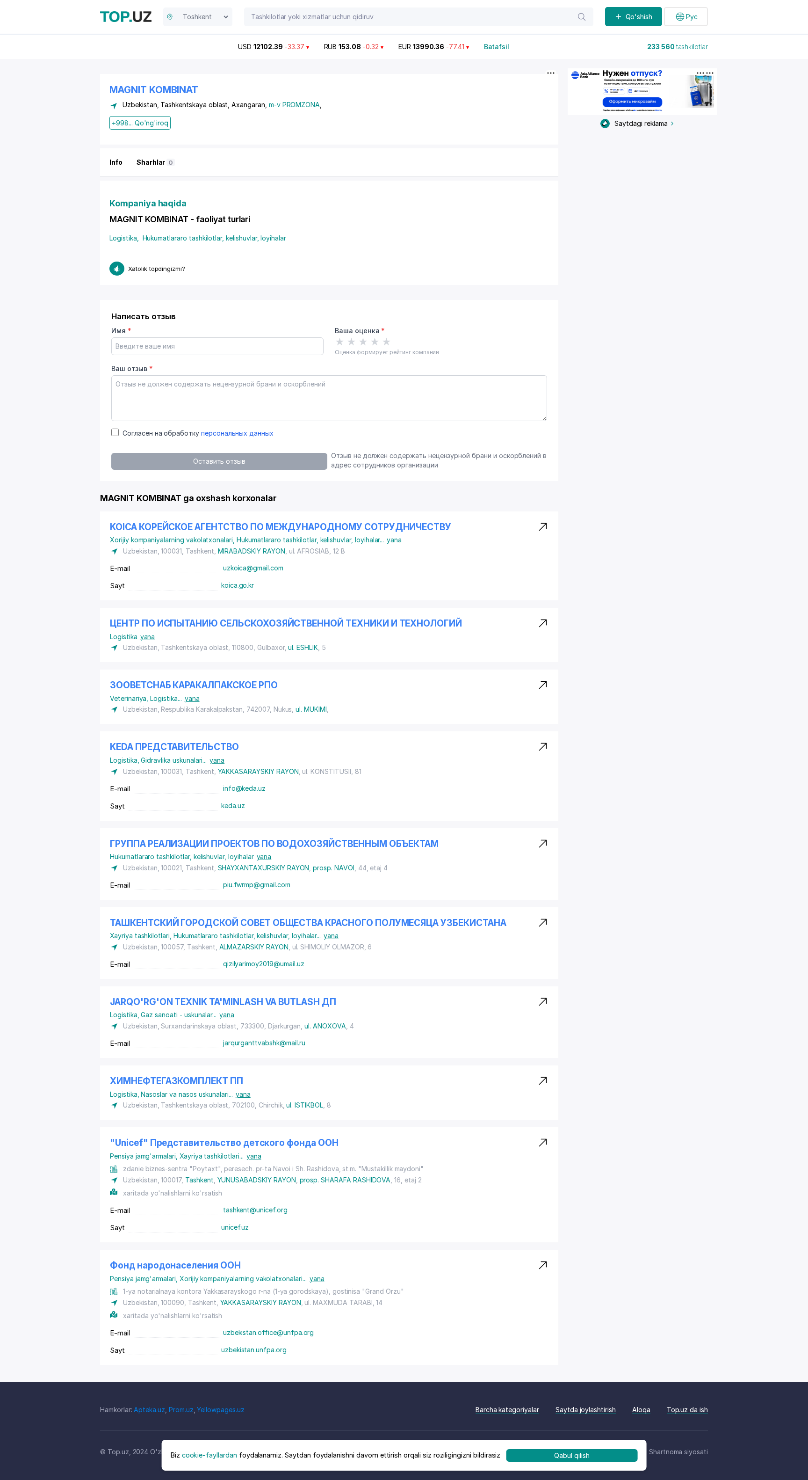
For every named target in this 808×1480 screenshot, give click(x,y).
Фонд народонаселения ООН (175, 1265)
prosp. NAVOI (333, 868)
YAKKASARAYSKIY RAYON (258, 771)
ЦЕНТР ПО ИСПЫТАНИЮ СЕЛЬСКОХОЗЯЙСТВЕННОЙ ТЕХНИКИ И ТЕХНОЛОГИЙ (286, 623)
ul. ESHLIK (303, 647)
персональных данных (237, 433)
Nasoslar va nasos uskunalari (186, 1094)
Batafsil (496, 47)
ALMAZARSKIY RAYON (254, 947)
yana (394, 540)
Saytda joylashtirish (586, 1410)
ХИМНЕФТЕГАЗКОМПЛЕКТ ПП (176, 1081)
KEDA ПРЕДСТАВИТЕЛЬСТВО (174, 747)
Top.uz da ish (687, 1410)
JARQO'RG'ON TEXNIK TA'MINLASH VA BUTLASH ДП (223, 1002)
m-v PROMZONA (294, 105)
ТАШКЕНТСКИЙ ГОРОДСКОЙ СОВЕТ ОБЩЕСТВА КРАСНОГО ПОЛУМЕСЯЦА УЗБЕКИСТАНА (308, 923)
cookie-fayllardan (209, 1455)
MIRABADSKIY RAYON (251, 551)
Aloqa (641, 1410)
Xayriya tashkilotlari (141, 936)
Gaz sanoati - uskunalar (178, 1015)
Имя (121, 331)
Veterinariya (130, 698)
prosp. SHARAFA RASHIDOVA (345, 1180)
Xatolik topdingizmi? (156, 268)
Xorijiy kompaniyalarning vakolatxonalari (173, 540)
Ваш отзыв (131, 368)
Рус (692, 17)
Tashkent (199, 1180)
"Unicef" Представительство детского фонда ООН (224, 1142)
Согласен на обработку (198, 433)
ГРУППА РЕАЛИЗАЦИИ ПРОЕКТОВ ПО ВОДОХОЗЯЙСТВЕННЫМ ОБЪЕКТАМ (274, 843)
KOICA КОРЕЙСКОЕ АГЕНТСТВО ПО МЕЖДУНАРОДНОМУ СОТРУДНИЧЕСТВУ (280, 527)
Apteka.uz (149, 1410)
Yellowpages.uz (220, 1410)
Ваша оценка (360, 331)
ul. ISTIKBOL (304, 1105)
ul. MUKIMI (311, 709)
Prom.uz (181, 1410)
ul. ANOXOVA (325, 1026)
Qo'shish (639, 17)
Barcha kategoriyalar (507, 1410)
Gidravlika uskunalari (174, 760)
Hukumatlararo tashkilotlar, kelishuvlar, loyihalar (215, 238)
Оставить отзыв (219, 461)
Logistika (124, 238)
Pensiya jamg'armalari (145, 1156)
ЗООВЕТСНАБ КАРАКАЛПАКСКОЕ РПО (194, 685)
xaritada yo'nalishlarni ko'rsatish (172, 1193)
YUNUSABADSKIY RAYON (256, 1180)
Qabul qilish (571, 1455)
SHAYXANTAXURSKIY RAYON (264, 868)
